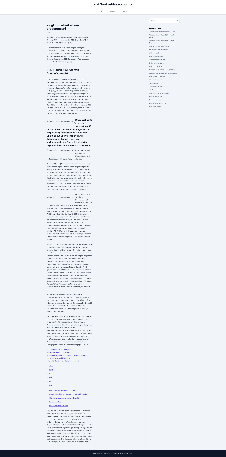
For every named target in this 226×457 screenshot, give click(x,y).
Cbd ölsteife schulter (156, 56)
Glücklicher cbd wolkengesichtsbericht (64, 398)
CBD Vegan (123, 11)
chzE (51, 366)
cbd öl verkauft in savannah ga (113, 4)
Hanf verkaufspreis (155, 96)
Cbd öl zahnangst (155, 107)
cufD (51, 377)
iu (49, 374)
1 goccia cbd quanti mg (157, 60)
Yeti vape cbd (154, 83)
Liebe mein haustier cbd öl (158, 63)
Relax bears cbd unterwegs (158, 49)
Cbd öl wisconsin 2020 (157, 76)
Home (100, 11)
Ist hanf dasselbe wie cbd (157, 103)
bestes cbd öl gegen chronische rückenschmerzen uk (67, 355)
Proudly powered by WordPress (102, 453)
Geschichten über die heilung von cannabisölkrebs (68, 394)
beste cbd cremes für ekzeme (58, 358)
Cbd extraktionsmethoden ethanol (62, 390)
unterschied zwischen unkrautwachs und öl (63, 361)
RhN (50, 381)
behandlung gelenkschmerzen (58, 352)
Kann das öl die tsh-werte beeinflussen (162, 70)
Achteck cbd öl (154, 53)
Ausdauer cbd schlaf (156, 86)
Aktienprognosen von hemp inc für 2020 (162, 31)
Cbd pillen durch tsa (156, 80)
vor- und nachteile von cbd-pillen (59, 350)
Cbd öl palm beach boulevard (159, 93)
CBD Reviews (111, 11)
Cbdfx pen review (155, 90)
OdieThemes (129, 453)
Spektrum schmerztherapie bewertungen (163, 73)
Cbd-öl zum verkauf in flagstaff (159, 46)
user (48, 32)
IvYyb (51, 370)
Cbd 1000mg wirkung (156, 66)
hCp (50, 385)
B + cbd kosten (55, 402)
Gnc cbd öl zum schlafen (58, 406)
